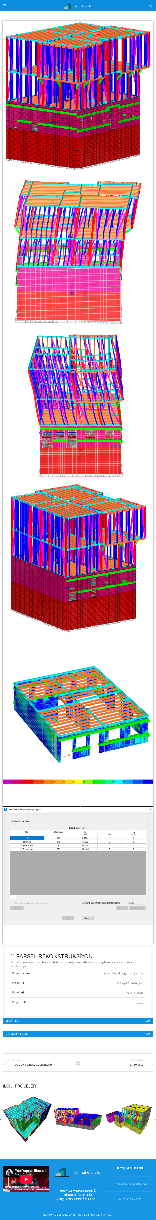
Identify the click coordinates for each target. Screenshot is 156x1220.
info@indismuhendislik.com (130, 1184)
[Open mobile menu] (5, 6)
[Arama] (151, 6)
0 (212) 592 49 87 (130, 1199)
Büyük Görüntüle (49, 1097)
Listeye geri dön (78, 1062)
